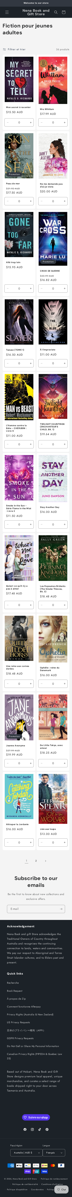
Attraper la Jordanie (17, 824)
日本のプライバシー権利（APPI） (26, 1030)
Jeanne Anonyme (15, 745)
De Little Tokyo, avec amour (51, 746)
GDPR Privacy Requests (20, 1038)
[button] (7, 12)
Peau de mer (13, 183)
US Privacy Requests (18, 1022)
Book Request (14, 991)
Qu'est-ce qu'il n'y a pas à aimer (17, 587)
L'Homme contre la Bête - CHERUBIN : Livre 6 (16, 428)
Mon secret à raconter (18, 107)
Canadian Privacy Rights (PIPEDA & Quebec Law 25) (34, 1056)
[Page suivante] (45, 861)
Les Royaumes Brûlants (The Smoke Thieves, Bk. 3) (53, 589)
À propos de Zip (16, 998)
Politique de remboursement (54, 1178)
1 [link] (26, 861)
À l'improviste (47, 349)
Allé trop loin (13, 262)
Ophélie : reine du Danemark (49, 669)
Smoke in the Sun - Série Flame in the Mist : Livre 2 (18, 508)
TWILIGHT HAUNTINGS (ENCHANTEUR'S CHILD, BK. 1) (52, 427)
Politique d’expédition (17, 1189)
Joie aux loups (48, 829)
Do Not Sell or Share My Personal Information (33, 1046)
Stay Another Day (49, 507)
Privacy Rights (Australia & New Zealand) (30, 1014)
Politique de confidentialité (25, 1184)
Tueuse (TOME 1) (15, 350)
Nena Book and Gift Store (25, 1178)
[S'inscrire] (61, 909)
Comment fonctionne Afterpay (24, 1006)
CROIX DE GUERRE (50, 271)
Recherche (13, 983)
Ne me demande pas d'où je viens (51, 185)
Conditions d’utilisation (52, 1184)
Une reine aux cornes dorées (17, 667)
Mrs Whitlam (47, 109)
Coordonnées (37, 1189)
